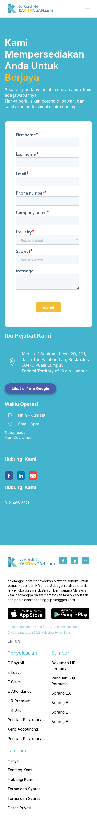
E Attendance (20, 691)
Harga (13, 760)
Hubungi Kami (20, 779)
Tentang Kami (20, 770)
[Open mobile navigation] (87, 9)
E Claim (14, 681)
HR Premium (19, 700)
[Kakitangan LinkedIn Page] (74, 560)
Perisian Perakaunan (26, 719)
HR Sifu (14, 710)
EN (10, 641)
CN (17, 641)
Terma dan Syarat (24, 788)
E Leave (15, 672)
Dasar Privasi (19, 807)
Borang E (59, 702)
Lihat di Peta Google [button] (30, 388)
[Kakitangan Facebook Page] (63, 560)
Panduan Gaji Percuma (63, 681)
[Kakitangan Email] (85, 560)
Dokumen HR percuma (63, 666)
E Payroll (16, 663)
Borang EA (61, 693)
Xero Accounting (23, 729)
